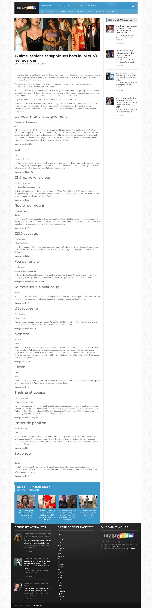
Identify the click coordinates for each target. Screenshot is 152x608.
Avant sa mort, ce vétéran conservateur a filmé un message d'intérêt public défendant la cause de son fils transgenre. (67, 515)
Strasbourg (61, 591)
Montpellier (61, 572)
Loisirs (32, 534)
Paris (42, 11)
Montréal (111, 11)
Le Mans (60, 564)
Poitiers (60, 583)
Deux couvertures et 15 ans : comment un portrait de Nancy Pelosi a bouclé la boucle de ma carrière (126, 76)
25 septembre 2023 (47, 522)
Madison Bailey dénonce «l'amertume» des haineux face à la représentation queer (37, 541)
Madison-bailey (38, 534)
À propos (115, 546)
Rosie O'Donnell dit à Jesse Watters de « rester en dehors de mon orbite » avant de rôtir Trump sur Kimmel (126, 54)
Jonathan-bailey (41, 584)
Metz (59, 569)
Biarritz (60, 545)
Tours (60, 599)
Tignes (60, 594)
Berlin (71, 11)
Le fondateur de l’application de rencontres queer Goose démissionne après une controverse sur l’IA (126, 29)
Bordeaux (61, 548)
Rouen (60, 588)
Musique (35, 559)
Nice (59, 580)
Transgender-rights (44, 559)
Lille (59, 559)
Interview (26, 534)
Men (47, 584)
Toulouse (61, 596)
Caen (59, 551)
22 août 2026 (28, 551)
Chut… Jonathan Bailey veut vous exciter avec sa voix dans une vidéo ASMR (37, 589)
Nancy (60, 575)
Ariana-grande (28, 559)
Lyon (59, 561)
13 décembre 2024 (26, 517)
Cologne (31, 584)
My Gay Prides (38, 605)
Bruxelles (52, 11)
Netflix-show (47, 534)
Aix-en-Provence (63, 540)
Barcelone (80, 11)
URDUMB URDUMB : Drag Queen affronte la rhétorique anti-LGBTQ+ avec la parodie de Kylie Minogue (47, 515)
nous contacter (130, 548)
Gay (35, 584)
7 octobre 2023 (88, 517)
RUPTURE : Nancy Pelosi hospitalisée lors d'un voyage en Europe (26, 512)
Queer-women (40, 536)
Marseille (61, 567)
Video (25, 538)
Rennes (60, 586)
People (34, 536)
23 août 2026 (119, 66)
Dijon (59, 553)
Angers (60, 537)
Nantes (60, 578)
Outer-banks (27, 536)
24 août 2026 (119, 43)
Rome (90, 11)
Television (47, 536)
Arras (59, 543)
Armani (26, 584)
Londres (62, 11)
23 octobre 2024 (68, 522)
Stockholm (100, 11)
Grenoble (61, 556)
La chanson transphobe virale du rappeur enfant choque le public (88, 512)
